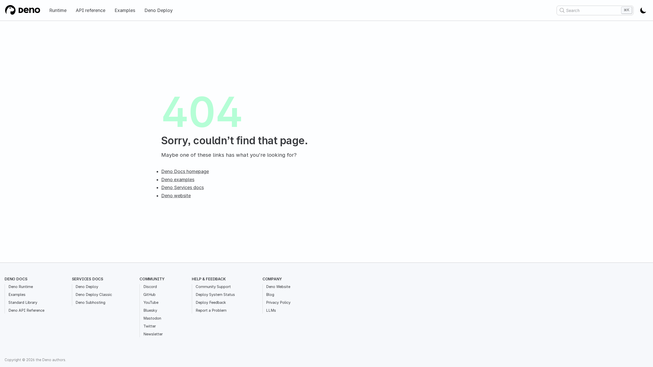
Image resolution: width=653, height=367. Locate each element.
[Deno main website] (22, 10)
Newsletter (153, 334)
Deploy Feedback (211, 302)
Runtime (58, 10)
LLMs (271, 310)
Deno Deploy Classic (94, 294)
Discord (150, 286)
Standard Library (22, 302)
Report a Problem (211, 310)
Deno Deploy (158, 10)
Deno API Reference (26, 310)
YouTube (150, 302)
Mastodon (152, 318)
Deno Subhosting (90, 302)
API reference (90, 10)
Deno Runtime (20, 286)
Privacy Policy (278, 302)
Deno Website (278, 286)
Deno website (176, 195)
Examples (125, 10)
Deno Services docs (182, 187)
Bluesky (150, 310)
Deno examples (177, 179)
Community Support (213, 286)
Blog (270, 294)
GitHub (149, 294)
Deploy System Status (215, 294)
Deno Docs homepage (185, 171)
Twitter (149, 326)
